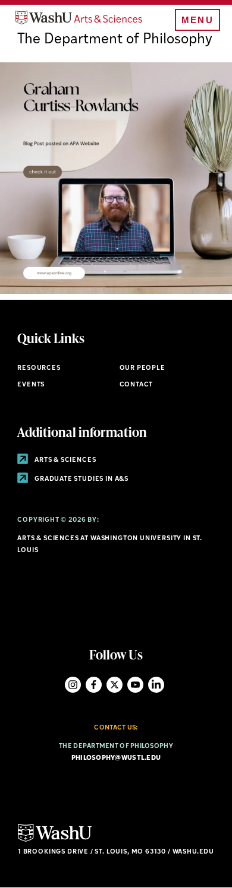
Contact (136, 385)
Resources (38, 368)
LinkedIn (156, 685)
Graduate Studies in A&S (80, 479)
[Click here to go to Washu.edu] (55, 840)
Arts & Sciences (64, 460)
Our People (142, 368)
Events (31, 385)
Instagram (73, 685)
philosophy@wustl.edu (116, 758)
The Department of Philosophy (114, 40)
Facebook (94, 685)
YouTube (135, 685)
